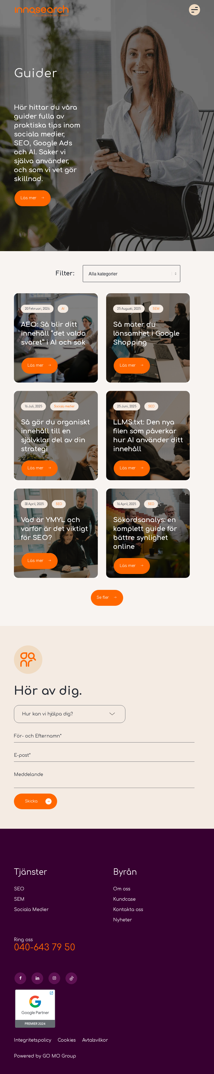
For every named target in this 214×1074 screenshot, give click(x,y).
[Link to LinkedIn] (37, 978)
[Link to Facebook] (20, 978)
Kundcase (124, 899)
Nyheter (122, 919)
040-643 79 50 (44, 947)
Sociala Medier (31, 909)
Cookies (67, 1040)
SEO (19, 889)
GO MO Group (59, 1056)
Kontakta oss (128, 909)
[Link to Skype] (71, 978)
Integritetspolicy (32, 1040)
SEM (19, 899)
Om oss (121, 889)
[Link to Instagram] (54, 978)
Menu (194, 9)
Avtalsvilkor (95, 1040)
